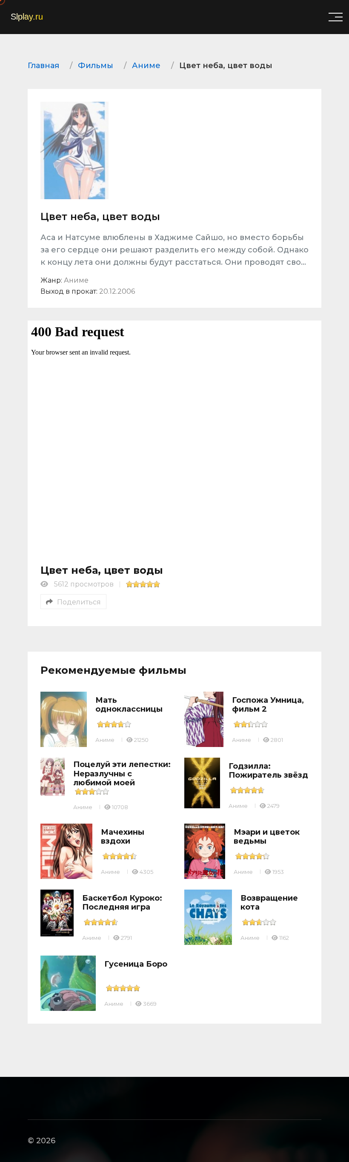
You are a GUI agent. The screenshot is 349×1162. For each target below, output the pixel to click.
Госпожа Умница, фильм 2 (268, 704)
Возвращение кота (269, 902)
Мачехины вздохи (122, 836)
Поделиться (79, 602)
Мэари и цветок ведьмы (267, 836)
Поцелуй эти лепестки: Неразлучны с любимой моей (122, 773)
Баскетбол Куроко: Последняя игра (122, 902)
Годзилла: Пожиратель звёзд (268, 770)
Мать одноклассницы (129, 704)
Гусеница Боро (135, 964)
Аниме (104, 739)
